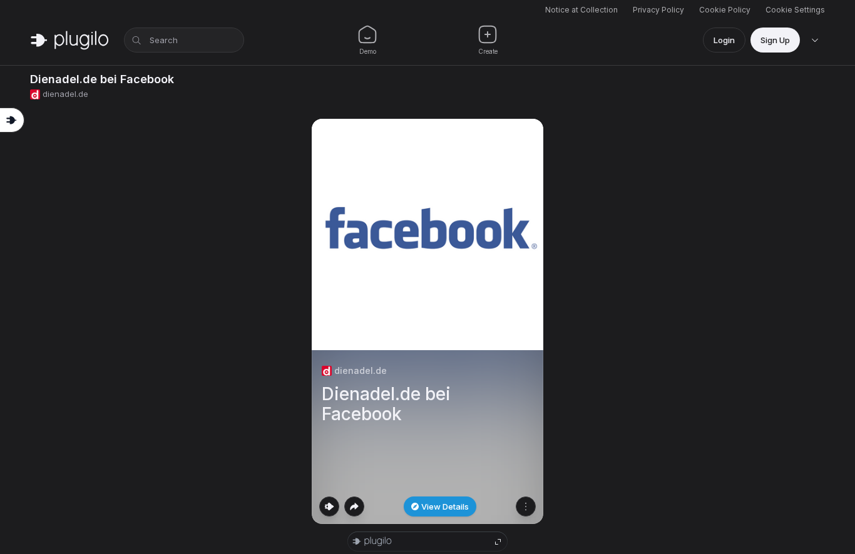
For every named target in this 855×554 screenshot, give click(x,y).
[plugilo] (69, 40)
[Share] (354, 506)
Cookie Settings (795, 9)
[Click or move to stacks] (329, 506)
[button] (427, 321)
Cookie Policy (724, 9)
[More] (526, 506)
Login (724, 40)
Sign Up (775, 40)
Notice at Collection (581, 9)
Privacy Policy (658, 9)
